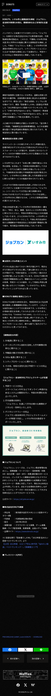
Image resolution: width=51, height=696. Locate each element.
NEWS (9, 15)
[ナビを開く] (3, 4)
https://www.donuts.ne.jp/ (27, 531)
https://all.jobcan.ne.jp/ (24, 499)
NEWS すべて (42, 4)
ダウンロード (36, 637)
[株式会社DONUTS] (10, 4)
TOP (3, 15)
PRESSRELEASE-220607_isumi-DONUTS (16, 637)
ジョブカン (16, 10)
